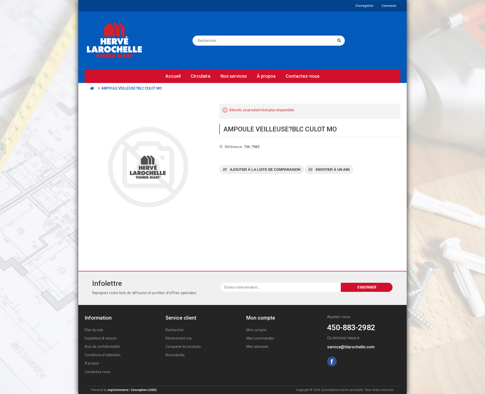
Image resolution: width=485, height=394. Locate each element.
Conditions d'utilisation (102, 355)
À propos (266, 76)
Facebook (332, 361)
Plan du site (94, 330)
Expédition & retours (101, 338)
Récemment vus (178, 338)
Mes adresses (257, 347)
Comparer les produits (183, 347)
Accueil (173, 76)
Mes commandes (260, 338)
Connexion (388, 6)
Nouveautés (175, 355)
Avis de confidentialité (102, 347)
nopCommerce (118, 390)
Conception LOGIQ (144, 390)
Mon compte (256, 330)
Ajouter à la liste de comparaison (264, 169)
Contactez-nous (303, 76)
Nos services (234, 76)
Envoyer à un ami (332, 169)
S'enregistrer (364, 6)
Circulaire (200, 76)
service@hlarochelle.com (351, 347)
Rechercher (174, 330)
